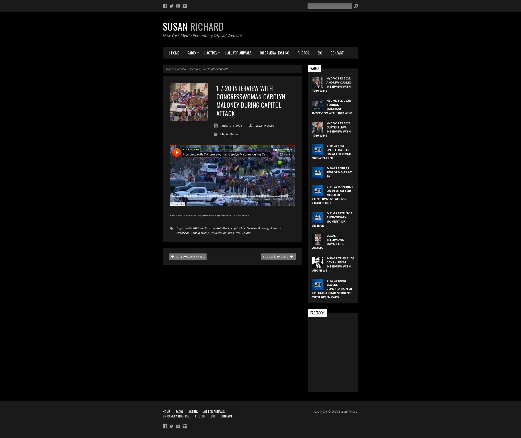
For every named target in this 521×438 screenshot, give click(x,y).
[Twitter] (172, 6)
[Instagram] (185, 6)
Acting (193, 411)
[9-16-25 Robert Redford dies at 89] (317, 176)
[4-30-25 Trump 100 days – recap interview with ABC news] (317, 265)
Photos (200, 416)
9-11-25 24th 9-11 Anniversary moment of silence (332, 219)
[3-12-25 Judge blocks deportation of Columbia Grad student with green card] (317, 288)
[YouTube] (178, 6)
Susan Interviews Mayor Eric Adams (328, 242)
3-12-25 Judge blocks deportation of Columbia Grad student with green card (332, 289)
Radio (234, 134)
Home (170, 69)
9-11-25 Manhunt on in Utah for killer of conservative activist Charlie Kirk (332, 195)
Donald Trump (199, 233)
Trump (246, 233)
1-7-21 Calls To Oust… (276, 256)
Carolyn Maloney (257, 228)
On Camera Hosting (176, 416)
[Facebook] (165, 6)
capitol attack (221, 228)
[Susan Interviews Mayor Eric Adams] (317, 243)
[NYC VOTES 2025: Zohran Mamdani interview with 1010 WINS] (317, 108)
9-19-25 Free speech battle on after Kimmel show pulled (332, 152)
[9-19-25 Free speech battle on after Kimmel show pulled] (317, 153)
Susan (193, 26)
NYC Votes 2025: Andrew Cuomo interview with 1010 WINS (331, 84)
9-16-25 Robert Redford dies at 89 (339, 172)
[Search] (356, 6)
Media (194, 69)
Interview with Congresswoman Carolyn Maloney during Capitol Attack (216, 215)
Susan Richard (264, 125)
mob (231, 233)
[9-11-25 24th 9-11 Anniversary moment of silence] (317, 221)
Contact (226, 416)
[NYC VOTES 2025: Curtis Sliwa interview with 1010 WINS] (317, 131)
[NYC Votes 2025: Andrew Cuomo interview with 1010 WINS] (317, 86)
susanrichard (176, 215)
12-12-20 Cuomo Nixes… (190, 256)
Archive (182, 69)
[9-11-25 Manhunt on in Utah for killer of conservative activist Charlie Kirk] (317, 194)
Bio (213, 416)
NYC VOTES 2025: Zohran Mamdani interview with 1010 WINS (332, 107)
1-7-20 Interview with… (216, 69)
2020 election (201, 228)
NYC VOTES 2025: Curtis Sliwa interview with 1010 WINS (331, 129)
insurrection (219, 233)
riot (238, 233)
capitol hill (238, 228)
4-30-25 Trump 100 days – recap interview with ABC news (333, 264)
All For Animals (214, 411)
